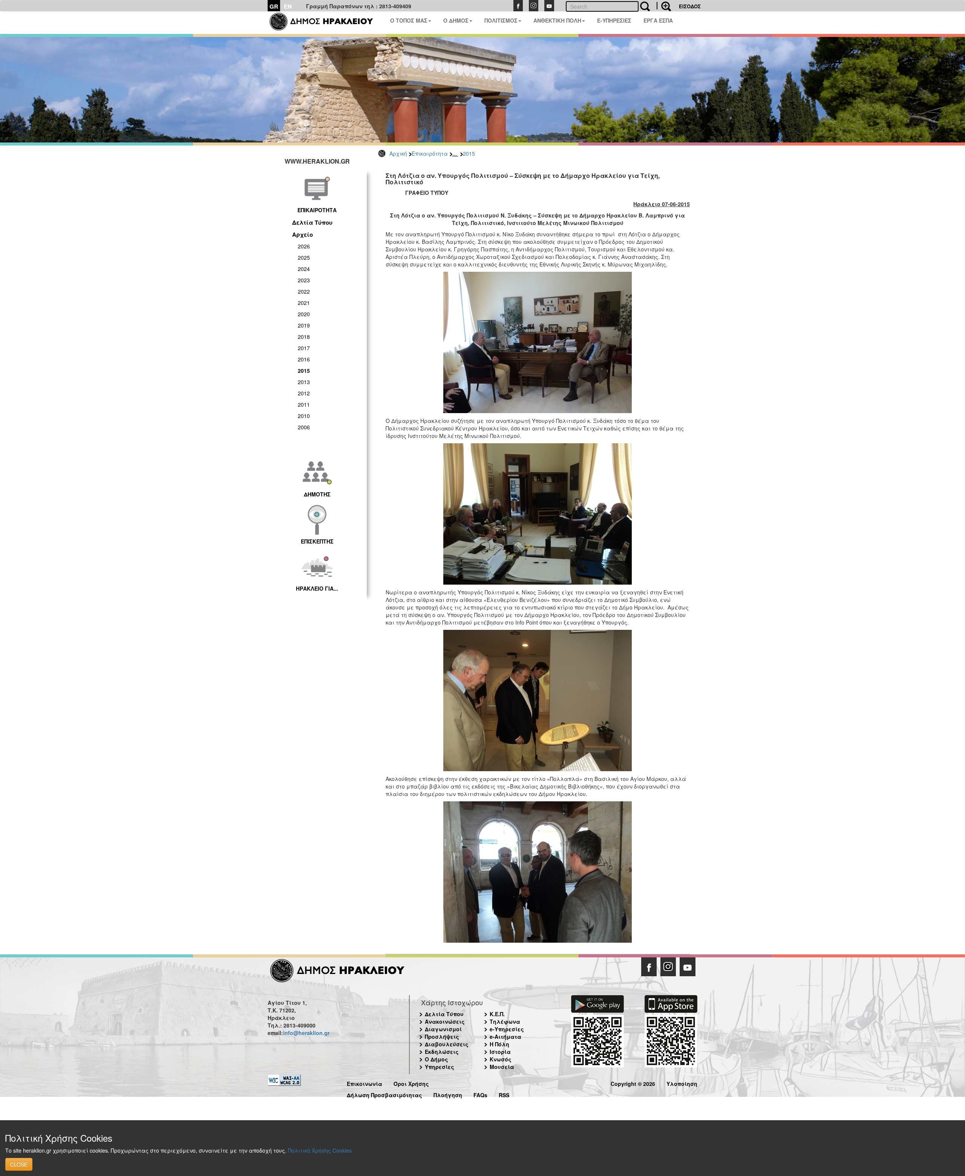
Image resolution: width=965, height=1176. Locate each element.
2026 (304, 246)
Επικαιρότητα (430, 153)
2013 (304, 382)
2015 (469, 153)
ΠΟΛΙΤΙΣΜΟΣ (501, 20)
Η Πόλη (499, 1044)
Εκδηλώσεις (442, 1051)
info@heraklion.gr (306, 1033)
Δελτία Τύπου (312, 222)
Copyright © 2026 (633, 1083)
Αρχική (398, 153)
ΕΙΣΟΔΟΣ (690, 6)
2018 (304, 336)
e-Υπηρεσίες (507, 1029)
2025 (304, 257)
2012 (304, 393)
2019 (304, 325)
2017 (304, 348)
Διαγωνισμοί (443, 1029)
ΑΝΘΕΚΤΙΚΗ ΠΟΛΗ (557, 20)
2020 (304, 314)
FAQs (480, 1094)
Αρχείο (302, 234)
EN (288, 6)
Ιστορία (500, 1051)
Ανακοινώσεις (445, 1021)
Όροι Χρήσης (411, 1083)
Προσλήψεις (442, 1036)
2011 (304, 404)
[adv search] (664, 5)
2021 (304, 302)
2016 (304, 359)
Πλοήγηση (447, 1094)
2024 (304, 269)
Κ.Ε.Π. (497, 1014)
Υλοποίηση (681, 1083)
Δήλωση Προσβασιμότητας (384, 1094)
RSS (504, 1094)
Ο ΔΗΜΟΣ (456, 20)
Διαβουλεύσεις (447, 1044)
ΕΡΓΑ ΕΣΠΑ (658, 20)
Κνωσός (501, 1059)
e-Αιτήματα (505, 1036)
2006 (304, 427)
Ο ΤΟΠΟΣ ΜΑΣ (408, 20)
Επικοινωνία (364, 1083)
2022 (304, 291)
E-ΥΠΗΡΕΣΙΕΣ (614, 20)
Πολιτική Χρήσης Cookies (320, 1150)
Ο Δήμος (436, 1059)
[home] (326, 22)
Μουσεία (502, 1066)
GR (274, 6)
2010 (304, 416)
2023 (304, 280)
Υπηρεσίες (439, 1066)
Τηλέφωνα (505, 1021)
